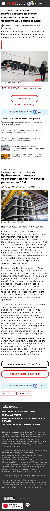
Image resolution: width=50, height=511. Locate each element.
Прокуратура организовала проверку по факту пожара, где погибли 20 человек (28, 156)
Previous (4, 64)
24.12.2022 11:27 (7, 10)
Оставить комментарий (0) (24, 99)
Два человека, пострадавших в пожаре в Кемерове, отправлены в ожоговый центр (21, 131)
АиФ (5, 83)
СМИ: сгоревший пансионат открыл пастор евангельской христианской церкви (20, 139)
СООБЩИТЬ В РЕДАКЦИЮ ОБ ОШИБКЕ (21, 424)
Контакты (7, 411)
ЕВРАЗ (21, 222)
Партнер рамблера (24, 498)
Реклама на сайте (25, 411)
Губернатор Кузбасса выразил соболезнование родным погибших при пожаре (28, 148)
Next (45, 64)
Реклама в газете (11, 415)
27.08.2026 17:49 (8, 169)
